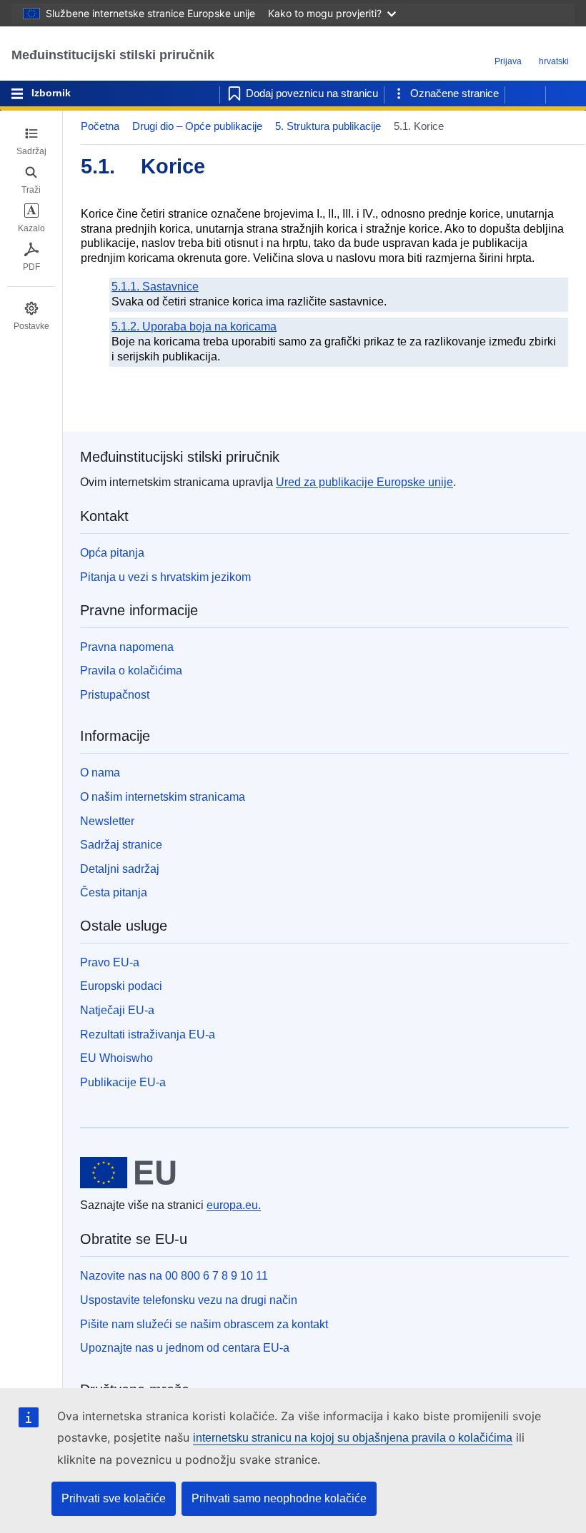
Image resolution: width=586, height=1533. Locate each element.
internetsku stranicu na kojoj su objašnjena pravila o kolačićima (352, 1438)
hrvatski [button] (554, 61)
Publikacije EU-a (123, 1082)
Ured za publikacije (364, 482)
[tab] (31, 141)
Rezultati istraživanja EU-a (147, 1034)
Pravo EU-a (109, 962)
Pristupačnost (114, 695)
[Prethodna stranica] (525, 93)
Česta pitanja (113, 892)
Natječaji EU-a (117, 1010)
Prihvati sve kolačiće (113, 1498)
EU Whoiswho (116, 1058)
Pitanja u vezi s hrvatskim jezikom (165, 577)
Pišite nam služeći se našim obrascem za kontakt (204, 1324)
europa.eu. (234, 1205)
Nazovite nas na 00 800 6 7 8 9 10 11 (174, 1276)
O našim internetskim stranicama (162, 797)
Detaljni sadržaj (119, 869)
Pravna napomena (127, 647)
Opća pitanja (112, 553)
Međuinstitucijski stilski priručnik (112, 55)
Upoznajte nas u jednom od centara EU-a (184, 1348)
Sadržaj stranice (121, 845)
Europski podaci (121, 986)
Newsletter (107, 821)
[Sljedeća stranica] (566, 93)
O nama (100, 772)
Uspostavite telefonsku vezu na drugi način (188, 1300)
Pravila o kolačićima (131, 670)
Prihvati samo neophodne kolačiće (279, 1498)
